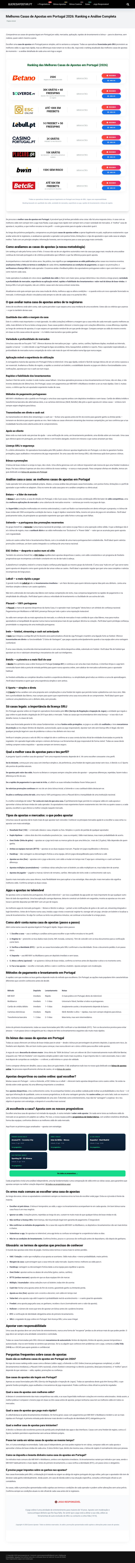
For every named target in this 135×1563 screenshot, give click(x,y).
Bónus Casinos (75, 4)
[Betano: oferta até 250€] (23, 80)
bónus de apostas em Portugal (34, 472)
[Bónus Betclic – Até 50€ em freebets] (23, 189)
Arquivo (17, 1557)
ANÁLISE (112, 80)
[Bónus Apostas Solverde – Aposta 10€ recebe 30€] (23, 94)
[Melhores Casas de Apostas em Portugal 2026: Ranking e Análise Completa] (19, 3)
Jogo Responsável (101, 4)
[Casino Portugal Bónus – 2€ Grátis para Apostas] (23, 142)
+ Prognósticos (44, 4)
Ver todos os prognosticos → (67, 1173)
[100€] (24, 113)
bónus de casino (64, 1069)
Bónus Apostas (59, 4)
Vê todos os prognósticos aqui (57, 1184)
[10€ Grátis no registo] (23, 157)
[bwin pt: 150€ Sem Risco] (23, 173)
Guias (87, 4)
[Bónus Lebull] (23, 127)
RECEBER (112, 75)
